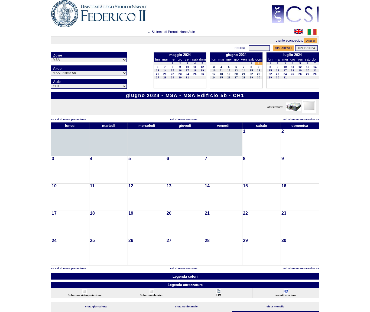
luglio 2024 (292, 55)
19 (202, 70)
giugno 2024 (236, 55)
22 (172, 73)
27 (157, 77)
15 (172, 70)
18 (195, 70)
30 (180, 77)
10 (187, 66)
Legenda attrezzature (185, 285)
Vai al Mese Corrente (183, 119)
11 (194, 66)
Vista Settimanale (186, 306)
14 (165, 70)
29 (172, 77)
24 (187, 73)
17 (187, 70)
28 (165, 77)
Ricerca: (240, 48)
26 (202, 73)
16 (180, 70)
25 (195, 73)
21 (165, 73)
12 (202, 66)
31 (187, 77)
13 (157, 70)
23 (180, 73)
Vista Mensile (275, 306)
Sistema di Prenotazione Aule (173, 32)
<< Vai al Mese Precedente (68, 119)
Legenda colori (185, 276)
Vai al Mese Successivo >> (301, 119)
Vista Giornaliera (96, 306)
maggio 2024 (180, 55)
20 (157, 73)
